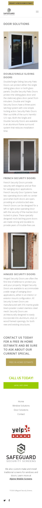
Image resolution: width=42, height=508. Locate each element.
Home (21, 401)
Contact (21, 414)
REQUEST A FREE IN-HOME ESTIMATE (21, 3)
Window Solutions (21, 405)
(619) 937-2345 (21, 385)
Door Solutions (21, 409)
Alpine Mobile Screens (21, 478)
